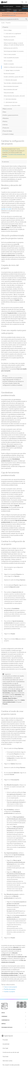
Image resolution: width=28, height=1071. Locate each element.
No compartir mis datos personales (11, 1065)
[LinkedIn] (25, 1003)
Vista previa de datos (9, 92)
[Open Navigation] (26, 2)
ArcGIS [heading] (3, 1012)
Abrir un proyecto (8, 60)
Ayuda (15, 10)
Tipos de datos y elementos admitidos (13, 83)
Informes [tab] (5, 124)
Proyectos (8, 22)
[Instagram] (21, 1006)
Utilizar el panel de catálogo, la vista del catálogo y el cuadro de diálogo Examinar (14, 44)
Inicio (3, 10)
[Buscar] (22, 2)
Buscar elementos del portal (10, 89)
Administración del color (11, 102)
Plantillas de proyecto (9, 40)
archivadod (5, 150)
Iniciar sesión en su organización (13, 33)
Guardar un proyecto (9, 64)
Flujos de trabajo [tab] (7, 131)
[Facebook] (18, 1003)
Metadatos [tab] (6, 118)
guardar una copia (6, 209)
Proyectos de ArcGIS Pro (9, 36)
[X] (21, 1003)
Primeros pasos (9, 10)
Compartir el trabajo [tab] (8, 134)
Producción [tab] (6, 128)
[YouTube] (25, 1006)
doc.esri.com (12, 15)
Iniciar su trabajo (8, 30)
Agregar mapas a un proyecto (12, 70)
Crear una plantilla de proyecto (11, 57)
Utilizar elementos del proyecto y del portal (14, 96)
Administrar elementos (10, 99)
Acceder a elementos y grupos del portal (13, 76)
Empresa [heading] (3, 1023)
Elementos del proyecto (11, 80)
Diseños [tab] (5, 121)
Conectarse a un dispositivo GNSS (12, 105)
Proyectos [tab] (5, 27)
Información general (8, 6)
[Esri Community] (18, 1006)
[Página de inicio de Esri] (4, 2)
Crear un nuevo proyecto (10, 54)
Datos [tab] (4, 112)
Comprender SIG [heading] (5, 1020)
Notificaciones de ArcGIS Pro (11, 48)
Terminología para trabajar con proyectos (14, 51)
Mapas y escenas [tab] (7, 108)
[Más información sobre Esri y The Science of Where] (4, 1006)
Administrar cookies (7, 1060)
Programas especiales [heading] (6, 1027)
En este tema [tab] (5, 161)
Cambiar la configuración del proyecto (13, 67)
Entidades (18, 6)
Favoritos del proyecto (9, 73)
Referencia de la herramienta (22, 10)
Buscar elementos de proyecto (11, 86)
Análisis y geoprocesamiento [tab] (10, 115)
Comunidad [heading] (4, 1016)
